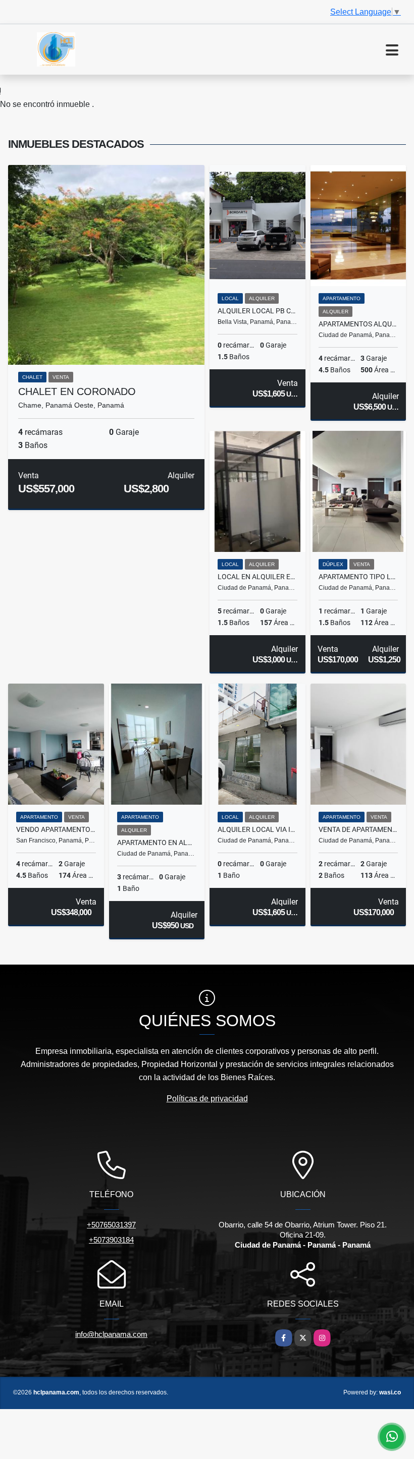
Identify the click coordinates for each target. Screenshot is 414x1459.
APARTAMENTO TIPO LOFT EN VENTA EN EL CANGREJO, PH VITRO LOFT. (358, 577)
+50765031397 (111, 1224)
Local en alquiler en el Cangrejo (257, 577)
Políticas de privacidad (207, 1098)
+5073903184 (111, 1240)
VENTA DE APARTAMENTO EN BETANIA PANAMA (358, 829)
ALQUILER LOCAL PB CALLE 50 (257, 311)
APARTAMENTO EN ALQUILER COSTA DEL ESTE (157, 842)
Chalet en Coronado (77, 391)
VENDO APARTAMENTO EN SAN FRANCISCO (56, 829)
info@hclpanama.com (111, 1334)
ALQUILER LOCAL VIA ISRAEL (257, 829)
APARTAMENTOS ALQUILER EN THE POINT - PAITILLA (358, 324)
